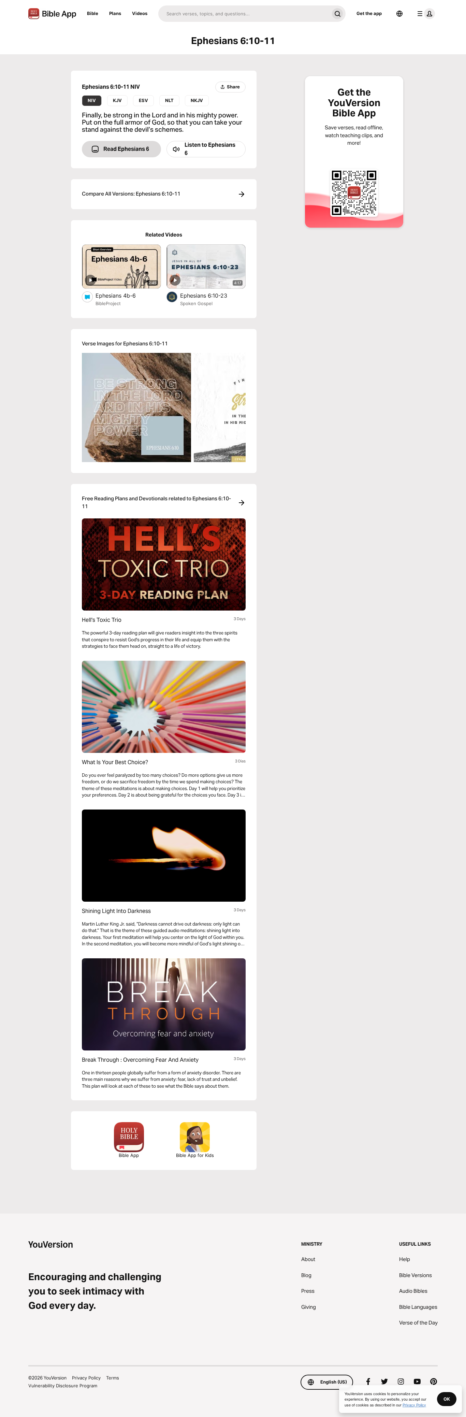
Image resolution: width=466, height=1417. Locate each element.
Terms (112, 1377)
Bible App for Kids (195, 1155)
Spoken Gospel (196, 303)
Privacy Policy (86, 1377)
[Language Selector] (399, 13)
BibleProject (108, 303)
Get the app (369, 13)
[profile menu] (425, 13)
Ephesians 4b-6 (123, 295)
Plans (115, 13)
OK (446, 1399)
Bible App (129, 1155)
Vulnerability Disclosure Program (62, 1385)
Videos (139, 13)
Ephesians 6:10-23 (210, 295)
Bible (92, 13)
